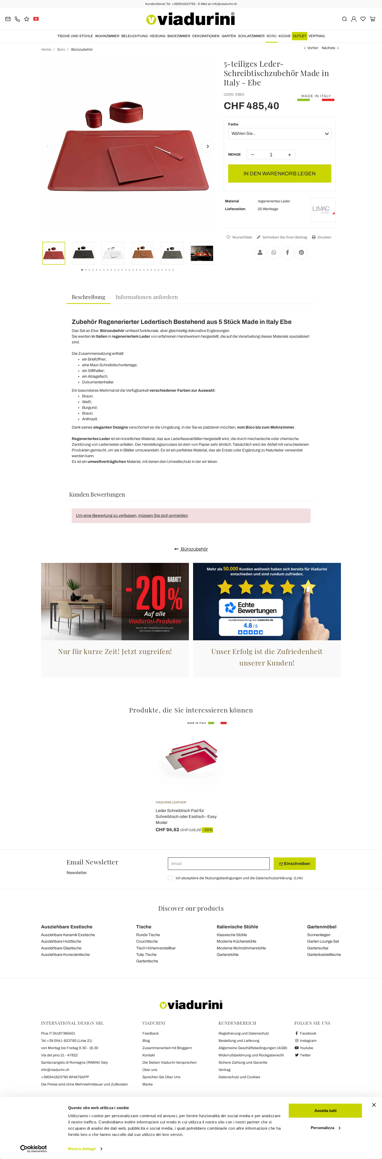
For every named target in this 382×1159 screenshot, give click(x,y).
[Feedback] (26, 19)
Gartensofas (317, 948)
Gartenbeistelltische (324, 954)
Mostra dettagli (82, 1149)
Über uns (149, 1070)
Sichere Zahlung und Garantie (243, 1062)
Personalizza (322, 1127)
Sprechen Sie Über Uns (161, 1077)
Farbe (233, 124)
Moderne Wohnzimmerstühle (241, 948)
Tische (144, 926)
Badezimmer (178, 36)
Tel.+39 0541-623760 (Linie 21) (66, 1041)
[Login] (354, 19)
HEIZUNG (157, 36)
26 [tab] (177, 273)
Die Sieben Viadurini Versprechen (169, 1062)
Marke (147, 1084)
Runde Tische (148, 935)
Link (298, 878)
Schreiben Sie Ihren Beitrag (284, 237)
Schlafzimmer (251, 36)
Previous (47, 146)
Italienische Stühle (237, 926)
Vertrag (316, 36)
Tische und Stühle (75, 36)
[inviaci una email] (8, 19)
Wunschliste (242, 237)
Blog (146, 1041)
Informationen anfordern (147, 296)
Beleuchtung (134, 36)
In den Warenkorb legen (279, 173)
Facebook (307, 1033)
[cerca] (344, 19)
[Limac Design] (323, 210)
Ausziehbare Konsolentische (65, 954)
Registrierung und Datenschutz (244, 1033)
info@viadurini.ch (55, 1070)
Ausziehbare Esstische (67, 926)
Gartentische (147, 961)
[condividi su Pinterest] (301, 253)
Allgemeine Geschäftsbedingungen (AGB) (253, 1048)
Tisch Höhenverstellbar (156, 948)
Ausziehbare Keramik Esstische (68, 935)
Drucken (324, 237)
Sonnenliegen (318, 935)
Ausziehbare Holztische (61, 941)
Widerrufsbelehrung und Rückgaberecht (251, 1055)
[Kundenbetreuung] (17, 19)
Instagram (308, 1041)
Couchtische (147, 941)
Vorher (312, 48)
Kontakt (148, 1055)
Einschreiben (296, 863)
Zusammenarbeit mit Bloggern (167, 1048)
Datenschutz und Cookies (239, 1077)
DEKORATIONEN (206, 36)
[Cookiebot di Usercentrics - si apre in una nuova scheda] (33, 1149)
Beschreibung (88, 296)
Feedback (150, 1033)
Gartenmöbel (322, 926)
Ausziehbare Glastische (61, 948)
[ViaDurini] (190, 18)
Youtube (306, 1048)
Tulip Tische (146, 954)
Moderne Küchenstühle (236, 941)
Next (208, 146)
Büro (271, 36)
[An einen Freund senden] (260, 253)
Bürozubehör (194, 549)
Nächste (328, 48)
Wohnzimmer (107, 36)
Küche (285, 36)
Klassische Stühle (232, 935)
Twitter (305, 1055)
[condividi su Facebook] (287, 253)
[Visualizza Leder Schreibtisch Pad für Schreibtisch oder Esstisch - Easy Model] (213, 735)
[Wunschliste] (213, 747)
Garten (229, 36)
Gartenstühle (228, 954)
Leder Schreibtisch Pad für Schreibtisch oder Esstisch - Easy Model (186, 816)
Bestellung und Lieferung (239, 1041)
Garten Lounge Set (323, 941)
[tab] (88, 297)
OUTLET (299, 36)
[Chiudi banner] (374, 1105)
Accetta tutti (325, 1110)
